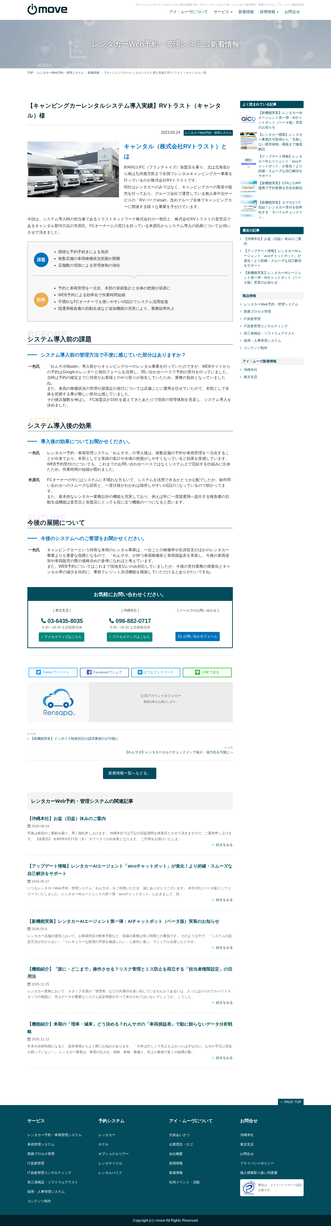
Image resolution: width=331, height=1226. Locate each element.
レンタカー (106, 1135)
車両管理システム (41, 1144)
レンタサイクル (110, 1163)
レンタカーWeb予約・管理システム (60, 72)
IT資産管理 (252, 319)
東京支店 (250, 377)
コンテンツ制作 (256, 348)
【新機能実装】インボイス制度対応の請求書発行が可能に (74, 738)
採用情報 (176, 1163)
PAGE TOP (292, 1102)
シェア (107, 672)
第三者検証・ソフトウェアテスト (269, 333)
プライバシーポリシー (257, 1163)
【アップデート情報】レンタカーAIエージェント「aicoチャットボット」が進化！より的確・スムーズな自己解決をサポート (280, 166)
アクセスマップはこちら (63, 637)
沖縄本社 (250, 370)
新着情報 (246, 12)
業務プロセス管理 (257, 311)
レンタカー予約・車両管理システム (54, 1135)
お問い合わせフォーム (200, 636)
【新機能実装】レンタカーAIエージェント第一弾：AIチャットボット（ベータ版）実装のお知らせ (123, 921)
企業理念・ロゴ (181, 1144)
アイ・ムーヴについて (188, 12)
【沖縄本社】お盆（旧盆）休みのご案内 (66, 818)
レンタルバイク (110, 1173)
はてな (158, 672)
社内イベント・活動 (184, 1182)
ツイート (56, 672)
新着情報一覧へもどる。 (129, 773)
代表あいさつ (179, 1135)
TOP (30, 72)
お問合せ (292, 12)
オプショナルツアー (113, 1154)
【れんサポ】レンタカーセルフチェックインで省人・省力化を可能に (177, 752)
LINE (210, 672)
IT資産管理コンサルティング (266, 326)
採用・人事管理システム (262, 340)
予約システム (111, 1120)
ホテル (103, 1144)
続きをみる (224, 845)
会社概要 (176, 1154)
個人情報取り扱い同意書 (258, 1173)
